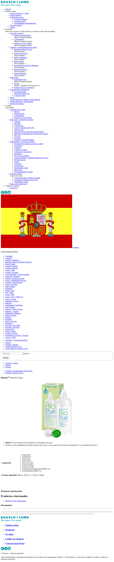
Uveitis (16, 162)
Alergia (16, 83)
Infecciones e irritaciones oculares (21, 120)
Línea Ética (14, 188)
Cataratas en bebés (20, 150)
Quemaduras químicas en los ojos (26, 180)
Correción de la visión (17, 110)
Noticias (8, 367)
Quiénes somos (12, 525)
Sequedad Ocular (20, 79)
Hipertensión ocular (21, 168)
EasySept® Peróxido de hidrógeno (26, 65)
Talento (12, 27)
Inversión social (19, 21)
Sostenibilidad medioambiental (25, 23)
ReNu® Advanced (20, 53)
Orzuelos (17, 138)
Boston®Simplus (20, 73)
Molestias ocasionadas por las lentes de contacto (31, 134)
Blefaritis (17, 124)
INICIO (8, 9)
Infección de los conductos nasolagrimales (29, 132)
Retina (12, 98)
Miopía (16, 112)
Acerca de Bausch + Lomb (19, 13)
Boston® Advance (20, 69)
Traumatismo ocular (21, 182)
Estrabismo (18, 154)
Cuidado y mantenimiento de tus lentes (23, 47)
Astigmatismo (19, 39)
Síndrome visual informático (24, 140)
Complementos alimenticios (19, 90)
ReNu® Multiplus (20, 57)
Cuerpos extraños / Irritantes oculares (27, 178)
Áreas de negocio (16, 25)
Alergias (17, 122)
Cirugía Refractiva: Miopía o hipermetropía (25, 100)
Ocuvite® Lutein (20, 92)
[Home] (15, 5)
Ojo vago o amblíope (21, 156)
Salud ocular (14, 77)
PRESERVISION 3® (22, 94)
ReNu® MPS (19, 61)
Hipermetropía (19, 114)
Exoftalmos (18, 146)
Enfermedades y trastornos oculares (22, 142)
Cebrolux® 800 (19, 96)
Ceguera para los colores (23, 152)
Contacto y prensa (11, 363)
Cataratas (17, 148)
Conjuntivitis (18, 126)
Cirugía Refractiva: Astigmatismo (21, 102)
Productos (10, 530)
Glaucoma (17, 164)
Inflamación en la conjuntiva (24, 88)
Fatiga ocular (18, 130)
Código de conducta (14, 539)
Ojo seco (17, 136)
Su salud (9, 534)
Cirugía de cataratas (17, 104)
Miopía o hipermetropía (22, 35)
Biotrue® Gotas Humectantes (15, 501)
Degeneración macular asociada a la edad (28, 144)
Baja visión (18, 170)
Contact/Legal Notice (14, 543)
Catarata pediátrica (20, 19)
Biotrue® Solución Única (23, 49)
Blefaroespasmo (19, 160)
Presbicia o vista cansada (23, 43)
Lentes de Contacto (16, 33)
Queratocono (18, 166)
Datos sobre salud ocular (18, 184)
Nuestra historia (15, 15)
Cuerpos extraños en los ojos (24, 128)
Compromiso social (16, 17)
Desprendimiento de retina (23, 172)
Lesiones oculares (16, 174)
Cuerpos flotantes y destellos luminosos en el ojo (31, 158)
